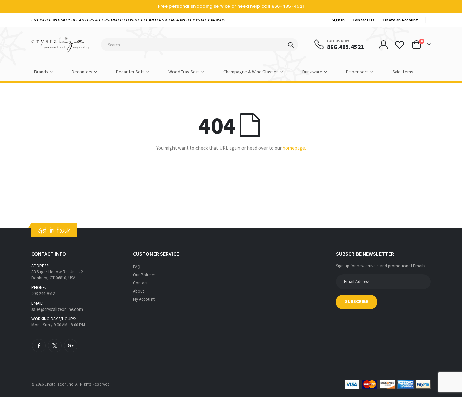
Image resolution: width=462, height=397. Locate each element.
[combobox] (199, 44)
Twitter (55, 345)
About (138, 291)
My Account (144, 299)
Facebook (39, 345)
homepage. (294, 148)
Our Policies (144, 275)
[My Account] (383, 44)
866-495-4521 (288, 6)
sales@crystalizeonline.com (57, 309)
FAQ (136, 267)
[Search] (290, 45)
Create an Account (400, 19)
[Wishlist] (399, 44)
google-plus (70, 345)
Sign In (338, 19)
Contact (140, 283)
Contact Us (363, 19)
